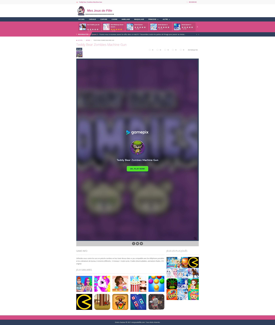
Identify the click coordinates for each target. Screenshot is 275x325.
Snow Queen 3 (162, 25)
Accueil (81, 19)
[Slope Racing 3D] (172, 284)
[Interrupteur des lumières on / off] (133, 243)
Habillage (126, 19)
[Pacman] (193, 262)
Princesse (152, 19)
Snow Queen (138, 25)
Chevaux (92, 19)
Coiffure (103, 19)
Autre (165, 19)
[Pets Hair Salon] (193, 294)
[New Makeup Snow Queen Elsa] (172, 273)
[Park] (193, 284)
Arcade (88, 40)
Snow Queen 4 (186, 25)
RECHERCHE (193, 2)
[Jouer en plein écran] (137, 243)
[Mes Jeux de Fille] (95, 11)
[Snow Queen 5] (172, 262)
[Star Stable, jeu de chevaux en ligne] (193, 273)
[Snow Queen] (182, 294)
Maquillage (139, 19)
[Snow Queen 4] (182, 284)
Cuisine (114, 19)
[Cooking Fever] (182, 262)
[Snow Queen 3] (182, 273)
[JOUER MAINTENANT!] (82, 27)
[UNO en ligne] (172, 294)
